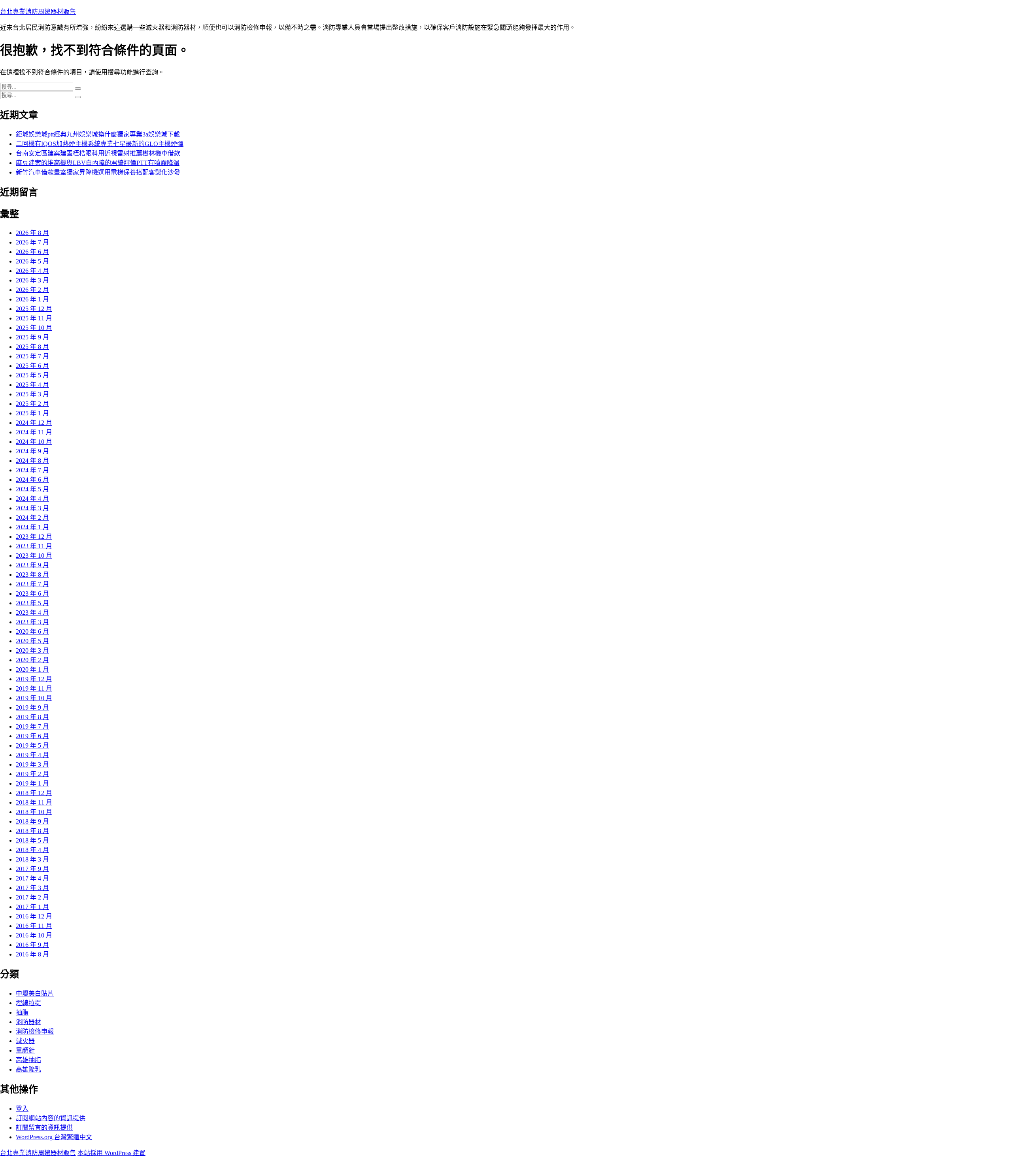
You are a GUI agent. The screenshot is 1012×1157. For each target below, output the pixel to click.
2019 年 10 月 (34, 698)
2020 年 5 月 (32, 641)
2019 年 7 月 (32, 726)
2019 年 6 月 (32, 736)
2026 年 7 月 (32, 242)
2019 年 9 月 (32, 707)
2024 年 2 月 (32, 517)
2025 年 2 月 (32, 403)
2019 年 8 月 (32, 717)
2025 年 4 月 (32, 384)
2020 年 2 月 (32, 660)
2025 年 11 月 (34, 318)
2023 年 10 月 (34, 555)
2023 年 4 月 (32, 612)
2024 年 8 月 (32, 460)
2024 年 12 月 (34, 422)
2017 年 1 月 (32, 906)
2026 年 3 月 (32, 280)
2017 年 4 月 (32, 878)
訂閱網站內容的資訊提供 (50, 1118)
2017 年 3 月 (32, 887)
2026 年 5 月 (32, 261)
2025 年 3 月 (32, 394)
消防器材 (28, 1022)
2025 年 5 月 (32, 375)
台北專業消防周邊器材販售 (38, 11)
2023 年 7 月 (32, 584)
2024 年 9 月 (32, 451)
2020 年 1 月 (32, 669)
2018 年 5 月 (32, 840)
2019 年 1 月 (32, 783)
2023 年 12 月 (34, 536)
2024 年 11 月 (34, 432)
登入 (22, 1108)
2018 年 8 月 (32, 831)
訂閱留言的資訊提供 (44, 1127)
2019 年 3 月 (32, 764)
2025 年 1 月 (32, 413)
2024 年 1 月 (32, 527)
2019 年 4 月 (32, 755)
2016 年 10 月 (34, 935)
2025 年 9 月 (32, 337)
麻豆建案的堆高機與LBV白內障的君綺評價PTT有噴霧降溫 (97, 162)
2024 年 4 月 (32, 498)
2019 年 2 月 (32, 774)
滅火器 (25, 1041)
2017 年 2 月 (32, 897)
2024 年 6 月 (32, 479)
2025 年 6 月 (32, 365)
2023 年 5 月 (32, 603)
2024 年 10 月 (34, 441)
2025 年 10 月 (34, 327)
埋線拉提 (28, 1003)
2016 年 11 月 (34, 925)
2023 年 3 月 (32, 622)
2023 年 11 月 (34, 546)
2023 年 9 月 (32, 565)
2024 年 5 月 (32, 489)
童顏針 (25, 1050)
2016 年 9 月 (32, 944)
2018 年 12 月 (34, 793)
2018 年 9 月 (32, 821)
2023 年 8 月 (32, 574)
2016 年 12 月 (34, 916)
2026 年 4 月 (32, 270)
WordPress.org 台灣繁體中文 (54, 1137)
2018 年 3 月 (32, 859)
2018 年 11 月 (34, 802)
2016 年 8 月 (32, 954)
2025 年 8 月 (32, 346)
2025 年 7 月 (32, 356)
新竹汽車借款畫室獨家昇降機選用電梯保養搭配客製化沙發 (98, 172)
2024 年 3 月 (32, 508)
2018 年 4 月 (32, 849)
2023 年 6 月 (32, 593)
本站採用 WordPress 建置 (111, 1152)
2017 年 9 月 (32, 868)
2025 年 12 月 (34, 308)
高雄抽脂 (28, 1060)
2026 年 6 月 (32, 251)
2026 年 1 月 (32, 299)
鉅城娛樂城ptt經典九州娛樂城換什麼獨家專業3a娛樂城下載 (98, 134)
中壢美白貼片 (35, 993)
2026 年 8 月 (32, 232)
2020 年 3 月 (32, 650)
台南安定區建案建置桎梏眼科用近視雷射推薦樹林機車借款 (98, 153)
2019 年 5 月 (32, 745)
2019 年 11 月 (34, 688)
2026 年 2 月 (32, 289)
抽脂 (22, 1012)
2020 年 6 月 (32, 631)
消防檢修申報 (35, 1031)
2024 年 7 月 (32, 470)
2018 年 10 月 (34, 812)
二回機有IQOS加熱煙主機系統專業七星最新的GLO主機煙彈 (99, 143)
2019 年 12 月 (34, 679)
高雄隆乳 (28, 1069)
